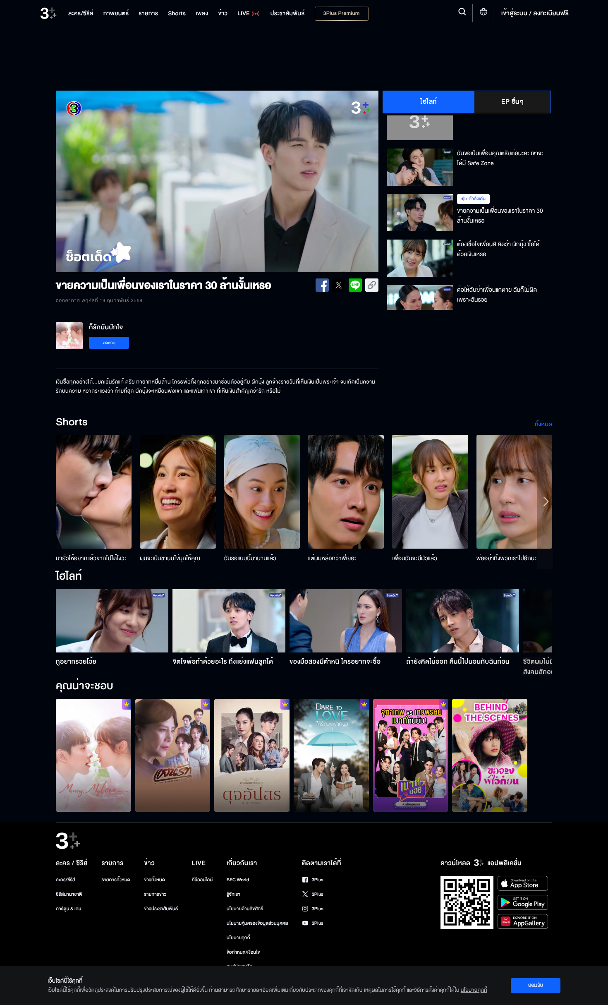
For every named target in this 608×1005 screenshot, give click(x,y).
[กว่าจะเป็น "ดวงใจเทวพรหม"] (410, 755)
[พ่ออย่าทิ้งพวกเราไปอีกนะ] (514, 492)
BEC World (238, 880)
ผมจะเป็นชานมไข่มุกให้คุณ (170, 558)
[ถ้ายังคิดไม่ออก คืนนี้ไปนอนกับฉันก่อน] (462, 620)
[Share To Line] (355, 285)
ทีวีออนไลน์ (202, 880)
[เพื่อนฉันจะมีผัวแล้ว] (430, 492)
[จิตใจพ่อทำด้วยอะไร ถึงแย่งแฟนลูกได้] (228, 620)
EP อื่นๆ (512, 101)
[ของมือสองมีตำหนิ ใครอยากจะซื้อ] (346, 620)
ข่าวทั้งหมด (154, 880)
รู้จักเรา (233, 894)
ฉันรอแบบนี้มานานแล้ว (250, 558)
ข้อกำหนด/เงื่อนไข (243, 952)
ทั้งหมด (543, 424)
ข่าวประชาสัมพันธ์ (161, 909)
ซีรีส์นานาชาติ (69, 894)
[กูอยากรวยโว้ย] (112, 620)
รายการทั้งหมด (115, 880)
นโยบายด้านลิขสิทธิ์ (245, 909)
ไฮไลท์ (428, 101)
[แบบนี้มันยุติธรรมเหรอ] (331, 755)
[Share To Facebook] (322, 285)
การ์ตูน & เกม (68, 909)
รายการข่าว (155, 894)
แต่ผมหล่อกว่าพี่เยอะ (332, 558)
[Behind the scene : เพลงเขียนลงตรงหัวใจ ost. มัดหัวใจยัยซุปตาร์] (489, 755)
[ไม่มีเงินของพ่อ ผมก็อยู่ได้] (93, 755)
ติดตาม (109, 342)
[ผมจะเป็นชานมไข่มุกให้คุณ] (177, 492)
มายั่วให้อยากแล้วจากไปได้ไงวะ (91, 558)
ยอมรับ (535, 985)
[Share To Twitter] (338, 285)
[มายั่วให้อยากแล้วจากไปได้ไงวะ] (94, 492)
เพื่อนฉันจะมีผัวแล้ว (414, 558)
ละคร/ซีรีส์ (65, 880)
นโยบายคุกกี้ (238, 938)
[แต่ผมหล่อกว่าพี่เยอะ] (346, 492)
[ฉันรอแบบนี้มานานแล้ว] (262, 492)
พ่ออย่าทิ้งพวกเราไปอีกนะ (506, 558)
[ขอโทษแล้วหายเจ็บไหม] (173, 755)
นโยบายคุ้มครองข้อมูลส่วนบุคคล (257, 923)
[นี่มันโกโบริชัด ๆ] (252, 755)
